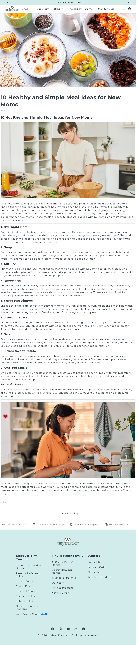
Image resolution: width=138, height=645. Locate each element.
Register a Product (99, 577)
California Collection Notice (28, 567)
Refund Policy (24, 601)
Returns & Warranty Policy (28, 574)
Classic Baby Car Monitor (62, 571)
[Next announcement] (128, 2)
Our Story (58, 582)
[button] (26, 8)
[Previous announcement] (7, 2)
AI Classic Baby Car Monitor (63, 563)
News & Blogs (60, 592)
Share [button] (6, 502)
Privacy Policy (24, 581)
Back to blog (70, 513)
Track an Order (96, 567)
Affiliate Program (62, 587)
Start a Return (96, 572)
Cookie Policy (24, 586)
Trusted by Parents (64, 577)
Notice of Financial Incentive (27, 607)
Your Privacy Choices (29, 614)
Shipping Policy (25, 596)
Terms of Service (26, 591)
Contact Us (94, 562)
